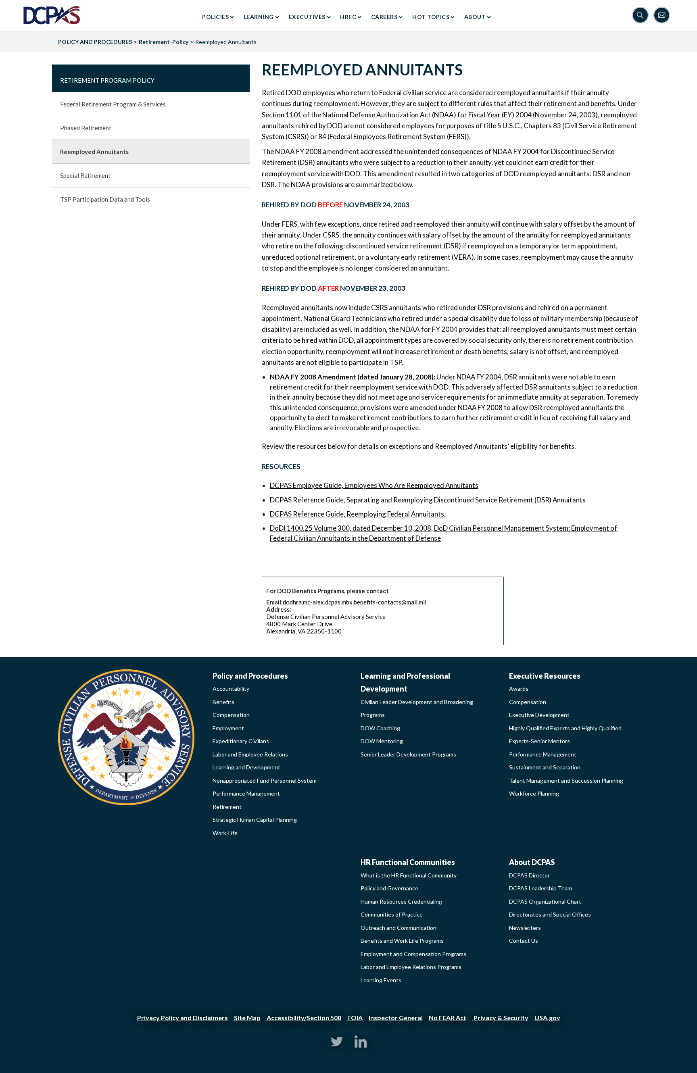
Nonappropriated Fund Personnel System (265, 780)
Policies (215, 16)
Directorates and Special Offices (550, 914)
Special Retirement (85, 175)
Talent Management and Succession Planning (566, 780)
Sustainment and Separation (544, 767)
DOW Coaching (380, 728)
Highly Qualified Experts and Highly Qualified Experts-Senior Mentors (565, 735)
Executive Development (539, 714)
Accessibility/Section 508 (304, 1017)
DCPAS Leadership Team (540, 888)
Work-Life (225, 832)
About (475, 16)
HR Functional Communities (408, 862)
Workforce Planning (534, 793)
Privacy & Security (500, 1017)
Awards (518, 688)
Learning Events (381, 980)
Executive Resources (544, 675)
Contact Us (523, 940)
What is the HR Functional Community (409, 875)
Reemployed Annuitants (94, 151)
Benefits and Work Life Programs (402, 940)
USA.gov (547, 1017)
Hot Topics (430, 16)
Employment (228, 728)
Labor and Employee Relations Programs (411, 966)
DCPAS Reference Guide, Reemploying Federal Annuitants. (358, 514)
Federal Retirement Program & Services (113, 104)
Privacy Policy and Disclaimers (182, 1017)
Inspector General (396, 1017)
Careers (384, 16)
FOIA (355, 1017)
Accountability (231, 688)
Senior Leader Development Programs (408, 754)
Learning (259, 16)
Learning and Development (246, 767)
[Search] (642, 16)
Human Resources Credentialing (401, 901)
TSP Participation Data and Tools (105, 199)
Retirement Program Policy (107, 80)
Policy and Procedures (250, 675)
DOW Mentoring (382, 741)
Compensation (231, 714)
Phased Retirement (85, 127)
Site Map (247, 1017)
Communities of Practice (392, 914)
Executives (307, 16)
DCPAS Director (529, 875)
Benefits (223, 701)
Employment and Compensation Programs (413, 953)
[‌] (337, 1045)
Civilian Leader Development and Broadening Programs (417, 708)
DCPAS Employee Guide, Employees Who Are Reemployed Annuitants (374, 485)
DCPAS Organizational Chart (545, 901)
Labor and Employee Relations (250, 754)
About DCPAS (532, 862)
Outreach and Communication (398, 927)
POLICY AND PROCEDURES (95, 41)
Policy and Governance (389, 888)
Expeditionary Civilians (241, 741)
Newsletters (525, 927)
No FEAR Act (447, 1017)
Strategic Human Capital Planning (255, 819)
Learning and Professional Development (405, 682)
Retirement (227, 806)
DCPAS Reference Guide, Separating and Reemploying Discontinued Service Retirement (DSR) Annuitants (428, 500)
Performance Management (246, 793)
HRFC (348, 16)
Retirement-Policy (163, 41)
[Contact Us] (663, 16)
